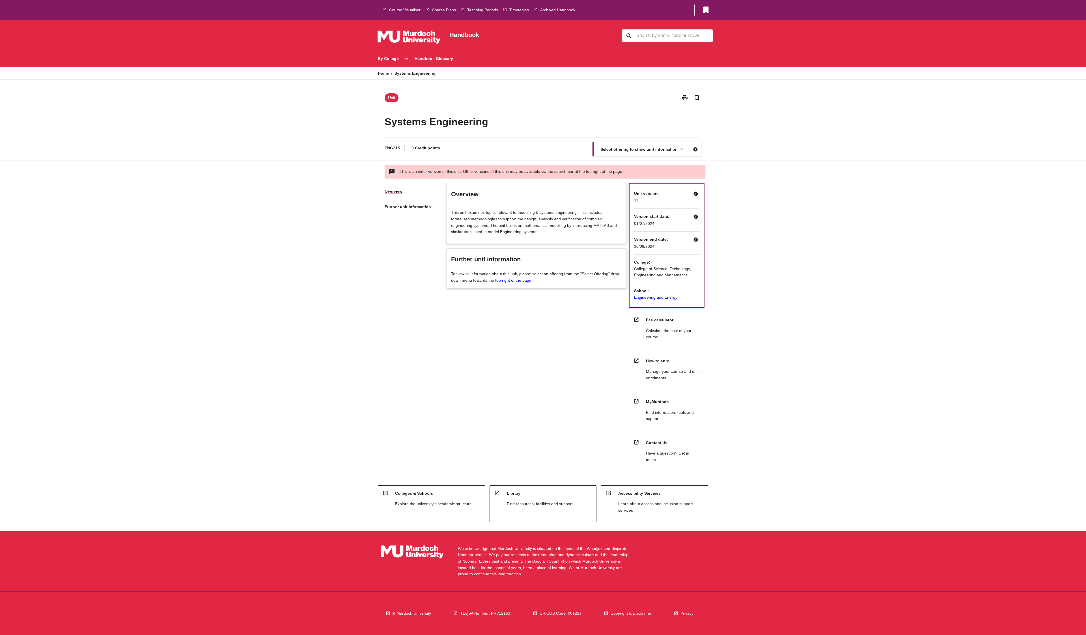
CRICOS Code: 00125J (560, 613)
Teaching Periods (482, 10)
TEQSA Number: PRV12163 (485, 613)
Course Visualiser (405, 10)
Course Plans (444, 10)
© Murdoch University (412, 613)
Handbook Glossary (434, 58)
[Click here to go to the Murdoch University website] (409, 38)
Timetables (519, 10)
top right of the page (513, 280)
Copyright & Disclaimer (631, 613)
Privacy (686, 613)
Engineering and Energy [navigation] (655, 297)
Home (383, 73)
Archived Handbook (557, 10)
